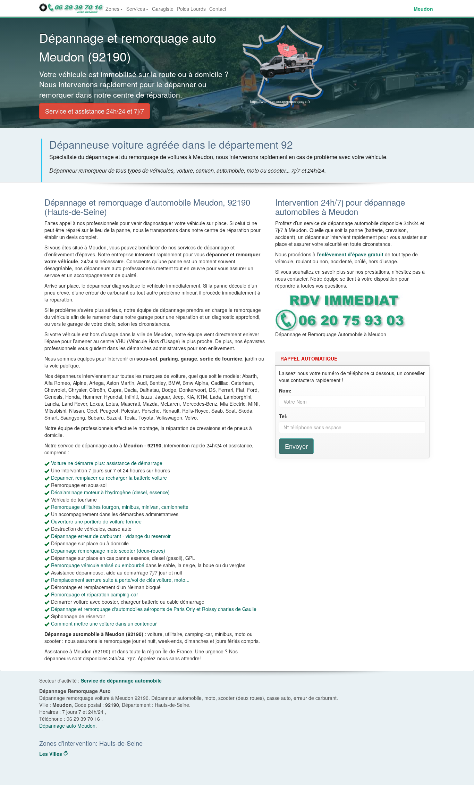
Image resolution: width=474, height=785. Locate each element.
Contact (217, 8)
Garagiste (162, 8)
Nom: (285, 390)
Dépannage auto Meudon (67, 725)
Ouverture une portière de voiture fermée (96, 521)
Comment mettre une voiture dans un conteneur (104, 623)
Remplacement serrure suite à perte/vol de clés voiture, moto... (120, 579)
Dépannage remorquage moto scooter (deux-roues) (108, 550)
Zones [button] (115, 11)
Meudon (423, 8)
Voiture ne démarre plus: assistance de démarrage (106, 463)
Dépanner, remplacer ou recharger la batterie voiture (109, 477)
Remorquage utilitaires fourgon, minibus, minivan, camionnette (119, 506)
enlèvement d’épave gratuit (351, 254)
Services (135, 8)
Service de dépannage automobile (121, 680)
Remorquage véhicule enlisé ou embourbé (97, 565)
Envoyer (296, 446)
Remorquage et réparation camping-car (94, 594)
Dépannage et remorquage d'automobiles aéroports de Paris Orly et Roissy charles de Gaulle (153, 608)
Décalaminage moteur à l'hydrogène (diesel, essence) (110, 492)
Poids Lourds (191, 8)
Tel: (283, 416)
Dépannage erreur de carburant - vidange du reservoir (111, 535)
